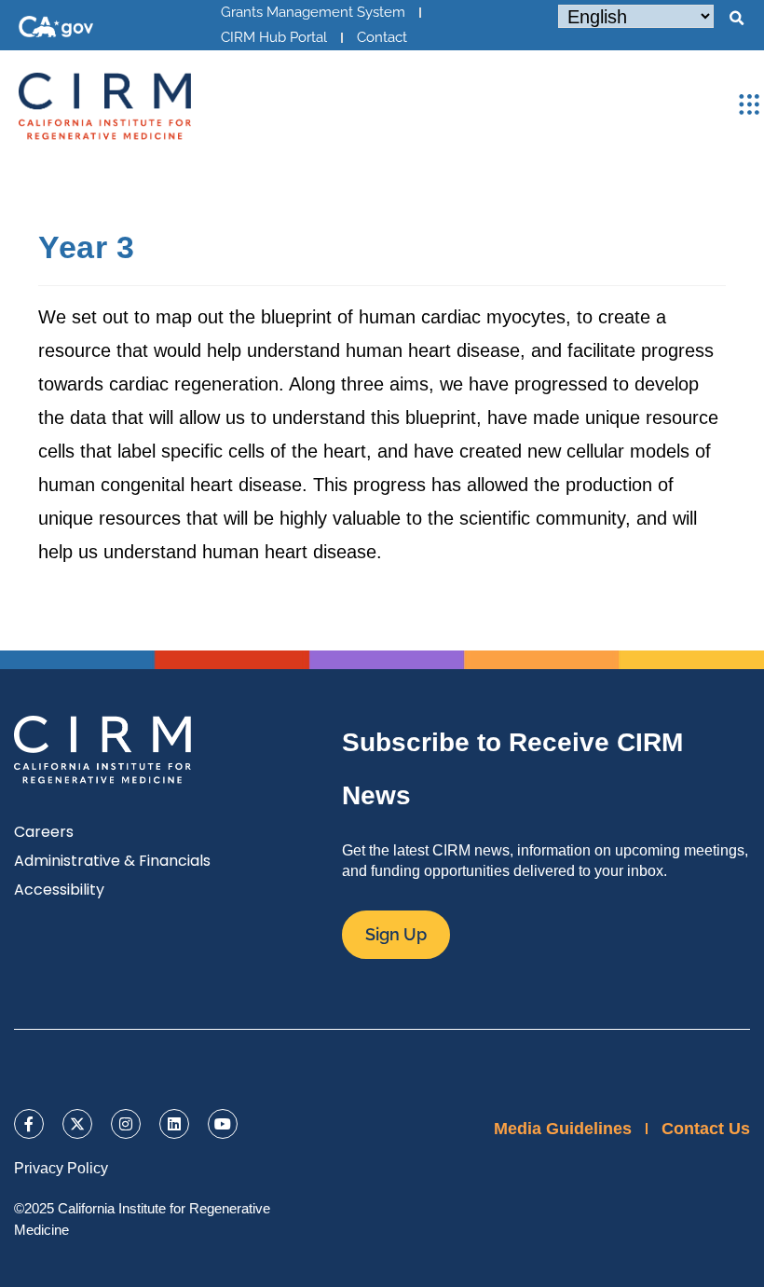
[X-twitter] (77, 1124)
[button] (736, 19)
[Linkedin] (174, 1124)
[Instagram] (126, 1124)
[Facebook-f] (29, 1124)
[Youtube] (223, 1124)
